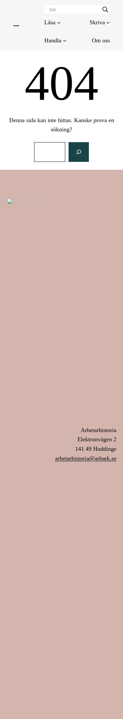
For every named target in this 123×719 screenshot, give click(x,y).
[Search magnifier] (105, 9)
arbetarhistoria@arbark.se (85, 458)
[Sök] (79, 152)
